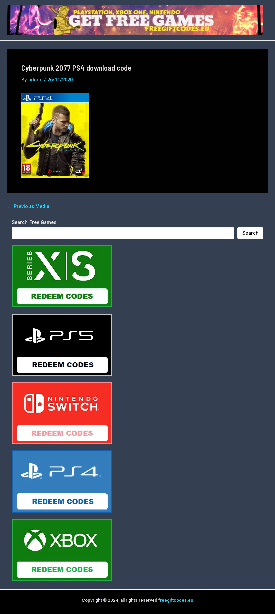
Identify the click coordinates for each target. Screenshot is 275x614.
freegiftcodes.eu (176, 600)
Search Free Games (34, 222)
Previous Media (28, 206)
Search (250, 233)
